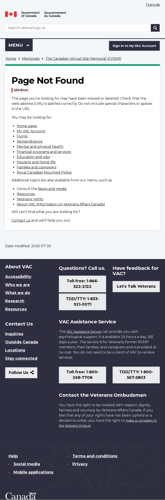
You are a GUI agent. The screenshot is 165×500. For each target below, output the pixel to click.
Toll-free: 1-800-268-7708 (82, 375)
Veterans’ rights (30, 199)
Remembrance (30, 141)
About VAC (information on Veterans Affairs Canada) (61, 204)
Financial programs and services (44, 152)
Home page (27, 126)
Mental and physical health (40, 147)
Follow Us (23, 374)
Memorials (31, 59)
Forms (22, 136)
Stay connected (21, 358)
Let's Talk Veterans (136, 286)
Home (11, 59)
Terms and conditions (94, 456)
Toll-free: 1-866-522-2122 (83, 284)
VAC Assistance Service (84, 332)
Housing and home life (36, 162)
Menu (16, 45)
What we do (17, 292)
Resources (26, 194)
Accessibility (18, 276)
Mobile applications (33, 472)
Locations (15, 350)
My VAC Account (31, 131)
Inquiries (14, 334)
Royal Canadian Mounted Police (44, 172)
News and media (52, 189)
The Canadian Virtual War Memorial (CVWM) (83, 59)
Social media (27, 464)
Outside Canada (21, 342)
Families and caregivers (36, 167)
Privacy (80, 464)
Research (14, 301)
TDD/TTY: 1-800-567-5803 (136, 375)
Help (13, 456)
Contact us (21, 220)
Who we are (17, 284)
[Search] (155, 28)
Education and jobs (33, 157)
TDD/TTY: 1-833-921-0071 (82, 301)
